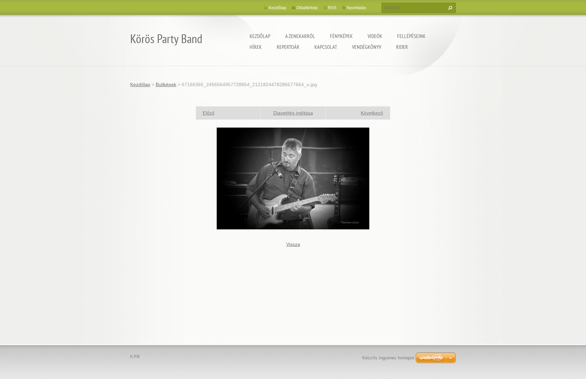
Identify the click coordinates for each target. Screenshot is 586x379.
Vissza (293, 244)
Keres (449, 8)
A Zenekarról (300, 36)
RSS (332, 7)
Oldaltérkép (307, 7)
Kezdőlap (260, 36)
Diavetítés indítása (293, 113)
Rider (402, 46)
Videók (375, 36)
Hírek (256, 46)
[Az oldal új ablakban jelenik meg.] (293, 178)
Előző (209, 113)
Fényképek (341, 36)
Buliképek (166, 84)
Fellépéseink (411, 36)
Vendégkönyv (366, 46)
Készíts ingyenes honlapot (388, 357)
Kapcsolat (325, 46)
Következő (372, 113)
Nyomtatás (356, 7)
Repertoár (288, 46)
